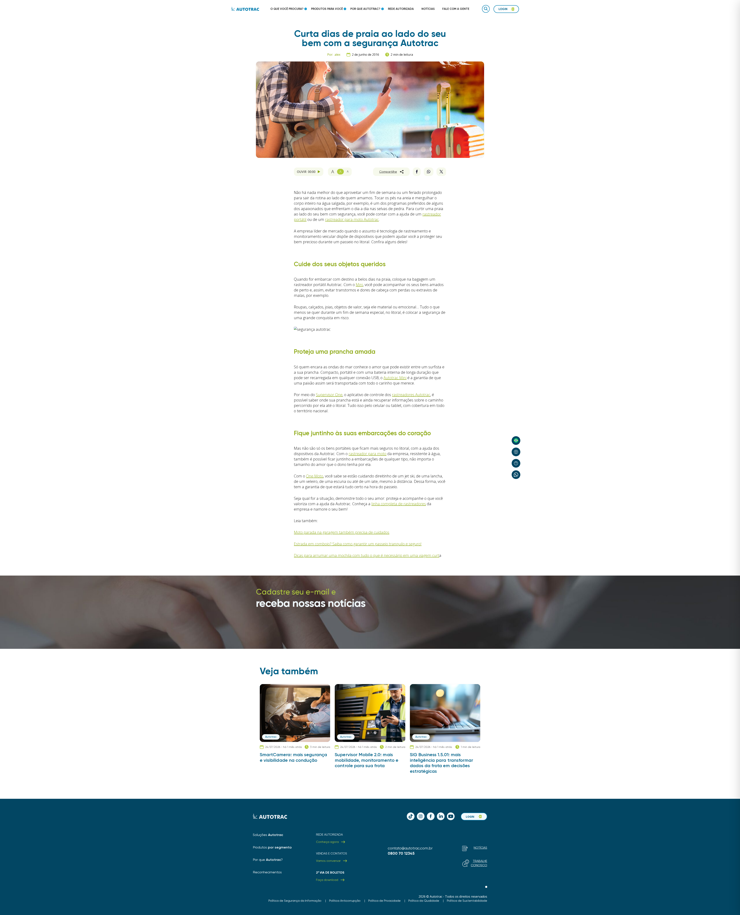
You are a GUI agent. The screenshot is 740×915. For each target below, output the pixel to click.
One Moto (314, 476)
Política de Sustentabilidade (467, 900)
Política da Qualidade (423, 900)
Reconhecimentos (267, 872)
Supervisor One (329, 394)
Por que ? (268, 860)
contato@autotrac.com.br (410, 848)
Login (470, 816)
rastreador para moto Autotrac (352, 219)
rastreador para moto (367, 453)
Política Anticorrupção (345, 900)
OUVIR (306, 172)
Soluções (268, 835)
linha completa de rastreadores (398, 503)
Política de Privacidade (384, 900)
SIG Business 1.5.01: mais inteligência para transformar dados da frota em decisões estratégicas (441, 763)
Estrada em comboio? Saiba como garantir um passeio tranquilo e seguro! (357, 543)
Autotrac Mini (394, 377)
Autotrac (271, 736)
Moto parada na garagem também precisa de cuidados (341, 532)
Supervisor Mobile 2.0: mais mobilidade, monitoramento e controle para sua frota (366, 760)
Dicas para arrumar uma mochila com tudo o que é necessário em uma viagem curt (366, 555)
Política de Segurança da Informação (294, 900)
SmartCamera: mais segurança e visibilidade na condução (293, 757)
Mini (359, 284)
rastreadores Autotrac (411, 394)
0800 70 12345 (401, 853)
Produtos (272, 847)
